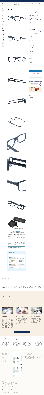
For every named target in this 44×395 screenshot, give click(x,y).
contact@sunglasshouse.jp (31, 356)
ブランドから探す (15, 3)
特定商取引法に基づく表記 (5, 353)
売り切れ (35, 71)
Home (3, 286)
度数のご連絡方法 (31, 40)
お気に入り (19, 4)
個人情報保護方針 (4, 354)
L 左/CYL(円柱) (31, 62)
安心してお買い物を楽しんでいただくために (22, 331)
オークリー (30, 9)
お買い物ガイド (31, 3)
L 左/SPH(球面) (31, 58)
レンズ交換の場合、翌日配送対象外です (34, 33)
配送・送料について (31, 93)
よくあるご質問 (31, 97)
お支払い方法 (4, 360)
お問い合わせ (15, 4)
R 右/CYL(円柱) (31, 51)
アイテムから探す (21, 3)
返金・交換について (4, 356)
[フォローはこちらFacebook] (2, 389)
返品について (30, 95)
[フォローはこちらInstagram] (4, 389)
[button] (40, 31)
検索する (3, 351)
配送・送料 (3, 358)
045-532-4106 (29, 353)
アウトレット (26, 3)
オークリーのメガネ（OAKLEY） (14, 286)
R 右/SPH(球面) (31, 47)
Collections (7, 286)
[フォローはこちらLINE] (11, 389)
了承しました (31, 35)
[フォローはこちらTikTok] (9, 389)
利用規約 (3, 357)
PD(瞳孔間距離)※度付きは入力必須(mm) (34, 43)
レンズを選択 (30, 36)
